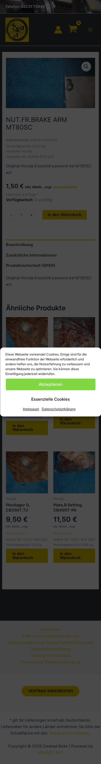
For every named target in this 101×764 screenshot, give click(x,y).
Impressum (31, 409)
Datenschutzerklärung (58, 409)
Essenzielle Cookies (50, 399)
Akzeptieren (50, 384)
